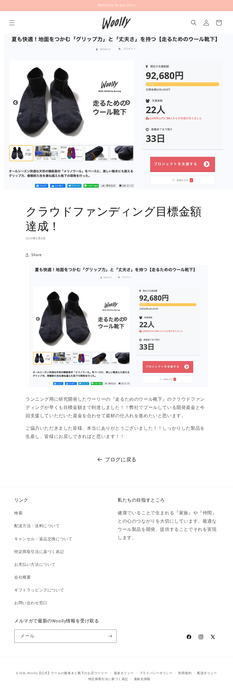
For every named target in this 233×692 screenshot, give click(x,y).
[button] (12, 22)
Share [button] (36, 254)
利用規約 (185, 673)
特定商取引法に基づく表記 (39, 551)
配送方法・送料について (37, 525)
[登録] (110, 636)
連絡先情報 (142, 679)
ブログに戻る (121, 459)
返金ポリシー (124, 673)
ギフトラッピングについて (39, 590)
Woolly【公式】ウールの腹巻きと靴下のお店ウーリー (67, 673)
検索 (18, 513)
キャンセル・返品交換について (43, 538)
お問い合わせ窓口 (30, 602)
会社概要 (22, 577)
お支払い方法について (35, 564)
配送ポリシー (207, 673)
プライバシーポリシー (156, 673)
